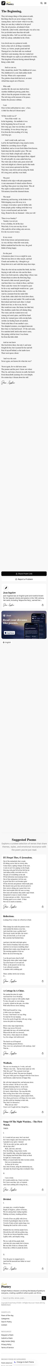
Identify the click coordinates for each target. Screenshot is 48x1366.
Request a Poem (7, 1335)
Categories (5, 1318)
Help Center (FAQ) (8, 1341)
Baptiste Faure (5, 1305)
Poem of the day (7, 1315)
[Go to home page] (7, 3)
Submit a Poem (7, 1338)
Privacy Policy (6, 1344)
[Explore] (44, 1298)
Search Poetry (6, 1322)
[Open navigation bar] (43, 3)
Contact (4, 1325)
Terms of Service (7, 1347)
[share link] (43, 605)
